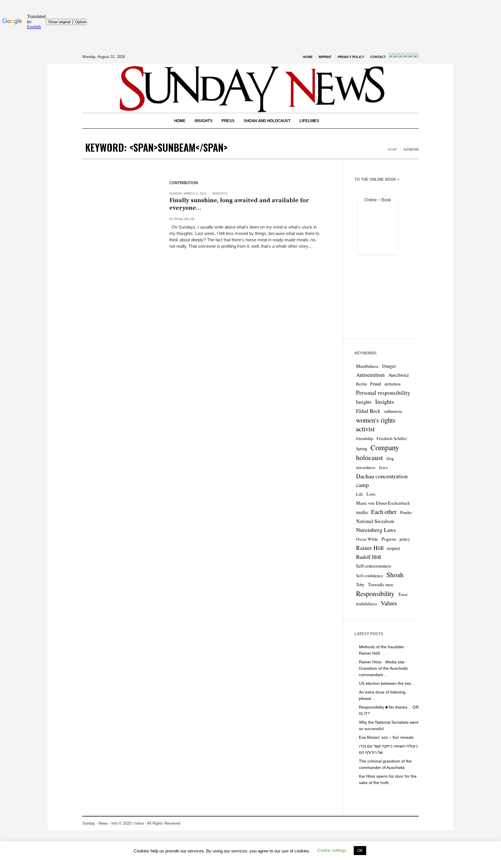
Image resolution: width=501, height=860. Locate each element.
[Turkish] (416, 56)
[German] (401, 56)
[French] (396, 56)
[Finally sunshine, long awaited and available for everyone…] (120, 214)
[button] (331, 850)
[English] (391, 56)
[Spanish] (411, 56)
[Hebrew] (406, 56)
